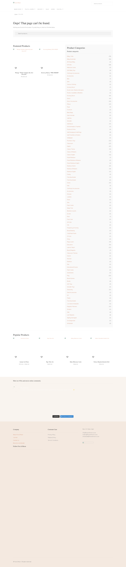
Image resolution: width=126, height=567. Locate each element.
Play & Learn (29, 9)
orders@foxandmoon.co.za (90, 434)
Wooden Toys (70, 287)
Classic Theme (71, 149)
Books (68, 281)
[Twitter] (17, 452)
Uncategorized (71, 320)
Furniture (69, 109)
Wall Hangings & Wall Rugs (74, 132)
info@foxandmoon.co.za (89, 432)
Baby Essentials (71, 59)
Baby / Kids (70, 56)
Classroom (70, 143)
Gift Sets (69, 64)
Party (68, 239)
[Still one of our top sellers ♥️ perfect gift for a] (75, 396)
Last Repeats (70, 315)
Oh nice (69, 236)
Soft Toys (69, 284)
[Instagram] (19, 452)
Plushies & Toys (71, 140)
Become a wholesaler (19, 443)
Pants (68, 199)
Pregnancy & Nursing (72, 228)
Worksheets (70, 272)
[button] (16, 68)
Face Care (70, 219)
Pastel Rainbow (71, 157)
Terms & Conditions (53, 440)
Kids (68, 185)
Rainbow (69, 261)
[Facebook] (14, 452)
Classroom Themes (72, 253)
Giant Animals (70, 115)
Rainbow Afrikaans (72, 168)
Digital (59, 9)
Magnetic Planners (72, 306)
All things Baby (71, 62)
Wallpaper (70, 138)
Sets (68, 81)
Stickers (69, 309)
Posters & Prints (71, 129)
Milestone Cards (71, 67)
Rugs (68, 107)
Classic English (71, 154)
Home (53, 9)
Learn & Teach (71, 247)
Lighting (69, 118)
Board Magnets (71, 250)
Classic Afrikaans (71, 152)
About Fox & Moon (18, 434)
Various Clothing (71, 84)
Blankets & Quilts (71, 211)
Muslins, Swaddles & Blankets (75, 93)
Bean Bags (70, 112)
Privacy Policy (51, 434)
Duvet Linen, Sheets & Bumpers (75, 90)
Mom (68, 216)
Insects (69, 256)
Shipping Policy (52, 437)
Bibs (68, 78)
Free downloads (71, 177)
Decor (40, 9)
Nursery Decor (71, 87)
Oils (68, 225)
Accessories (70, 76)
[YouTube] (22, 452)
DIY (68, 295)
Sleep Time (70, 208)
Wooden (69, 121)
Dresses (69, 194)
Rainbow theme (71, 166)
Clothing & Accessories (73, 73)
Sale (47, 9)
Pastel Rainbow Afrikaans (74, 160)
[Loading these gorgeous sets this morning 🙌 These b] (100, 396)
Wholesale (70, 323)
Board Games (71, 278)
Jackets (69, 197)
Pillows (69, 104)
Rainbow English (71, 171)
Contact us (16, 440)
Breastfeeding (71, 230)
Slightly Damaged (72, 317)
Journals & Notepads (73, 303)
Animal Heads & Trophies (73, 126)
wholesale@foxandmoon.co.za (91, 436)
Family (69, 174)
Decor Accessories (72, 101)
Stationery (70, 289)
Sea (68, 264)
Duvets (69, 213)
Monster (69, 258)
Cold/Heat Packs (71, 233)
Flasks (68, 298)
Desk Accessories (71, 292)
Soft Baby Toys (71, 70)
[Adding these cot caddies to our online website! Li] (25, 396)
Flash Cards (70, 205)
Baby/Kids (17, 9)
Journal (15, 437)
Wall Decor (70, 124)
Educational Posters (72, 267)
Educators (70, 244)
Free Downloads (71, 180)
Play (68, 275)
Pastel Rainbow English (73, 163)
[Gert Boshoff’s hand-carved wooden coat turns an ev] (50, 403)
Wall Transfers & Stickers (73, 135)
